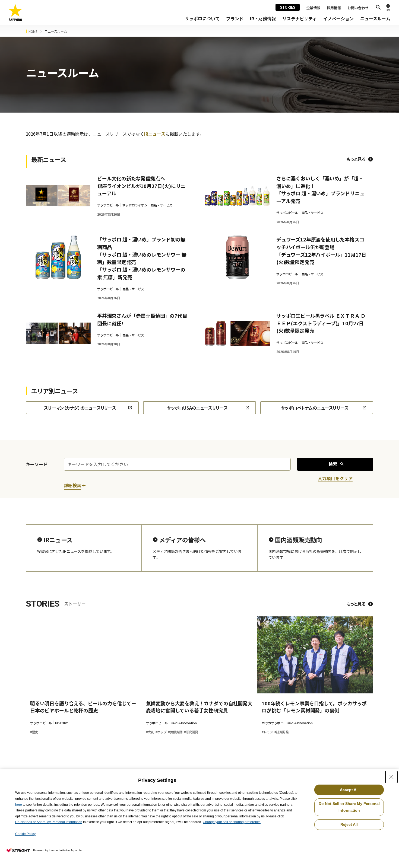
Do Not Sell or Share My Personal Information (48, 822)
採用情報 (334, 7)
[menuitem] (202, 18)
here (18, 805)
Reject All (349, 824)
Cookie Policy (25, 834)
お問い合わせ (358, 7)
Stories (287, 7)
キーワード (36, 464)
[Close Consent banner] (391, 777)
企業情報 (313, 7)
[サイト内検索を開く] (378, 7)
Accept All (349, 790)
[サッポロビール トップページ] (15, 12)
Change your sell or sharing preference (232, 822)
